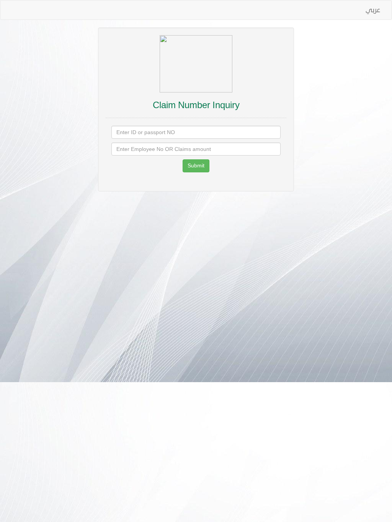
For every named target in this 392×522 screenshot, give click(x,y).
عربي (373, 10)
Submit (196, 165)
